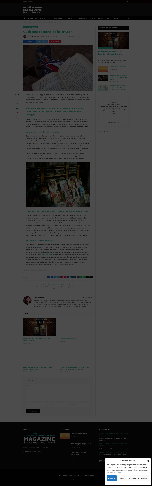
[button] (148, 461)
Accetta (111, 478)
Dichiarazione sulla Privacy (131, 483)
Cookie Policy (120, 483)
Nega (122, 478)
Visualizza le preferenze (138, 478)
